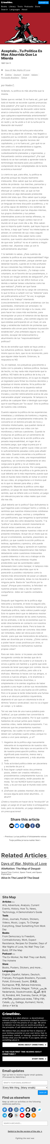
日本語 (33, 981)
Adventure (13, 905)
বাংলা (18, 995)
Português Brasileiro (10, 77)
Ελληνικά (15, 981)
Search (4, 9)
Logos (22, 922)
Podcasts (28, 6)
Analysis (25, 905)
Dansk (35, 995)
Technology (8, 912)
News (33, 908)
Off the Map (15, 950)
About (24, 9)
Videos (6, 922)
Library (12, 6)
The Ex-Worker (10, 957)
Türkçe (24, 77)
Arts (4, 905)
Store (37, 6)
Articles (6, 901)
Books (4, 6)
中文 (17, 984)
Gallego (20, 1002)
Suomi (25, 981)
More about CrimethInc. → (32, 1045)
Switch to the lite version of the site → (25, 1131)
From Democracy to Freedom (18, 936)
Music (14, 922)
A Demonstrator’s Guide (29, 912)
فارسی (43, 988)
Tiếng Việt (38, 998)
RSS (13, 902)
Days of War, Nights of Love (17, 70)
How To (24, 908)
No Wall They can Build (32, 957)
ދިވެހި (12, 1002)
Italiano (34, 75)
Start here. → (39, 1059)
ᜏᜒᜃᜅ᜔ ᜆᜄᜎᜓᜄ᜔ (10, 1005)
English (26, 75)
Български (8, 984)
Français (7, 978)
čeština (8, 75)
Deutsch (17, 75)
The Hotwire (9, 960)
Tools (20, 6)
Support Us (43, 2)
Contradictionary (11, 939)
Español (16, 974)
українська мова (22, 998)
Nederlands (8, 991)
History (15, 908)
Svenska (25, 995)
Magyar (25, 988)
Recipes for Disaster (26, 943)
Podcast (7, 953)
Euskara (16, 988)
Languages (15, 9)
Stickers (34, 919)
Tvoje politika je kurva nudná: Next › (25, 840)
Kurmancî (30, 1002)
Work (24, 939)
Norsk (40, 1002)
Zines (5, 919)
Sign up (42, 1093)
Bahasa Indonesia (31, 984)
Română (10, 995)
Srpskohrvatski (24, 991)
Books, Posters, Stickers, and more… (22, 967)
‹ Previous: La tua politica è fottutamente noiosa (25, 836)
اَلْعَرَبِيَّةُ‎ (37, 991)
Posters (24, 919)
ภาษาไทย (7, 998)
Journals (14, 919)
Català (5, 1002)
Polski (5, 981)
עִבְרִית (43, 995)
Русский (41, 978)
